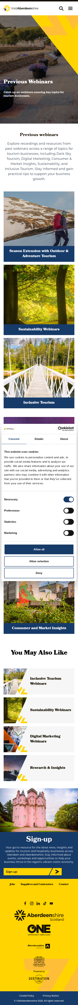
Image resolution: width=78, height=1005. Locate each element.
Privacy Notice (51, 995)
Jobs (12, 884)
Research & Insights (47, 768)
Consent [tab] (14, 438)
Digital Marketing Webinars (45, 739)
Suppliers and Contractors (37, 884)
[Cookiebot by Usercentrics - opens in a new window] (58, 429)
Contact (63, 884)
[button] (70, 8)
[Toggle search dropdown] (61, 8)
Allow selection (39, 561)
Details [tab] (39, 438)
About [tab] (64, 438)
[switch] (68, 511)
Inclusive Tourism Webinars (45, 681)
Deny (39, 572)
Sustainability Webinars (50, 710)
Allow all (39, 549)
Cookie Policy (26, 995)
